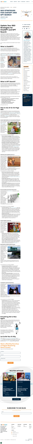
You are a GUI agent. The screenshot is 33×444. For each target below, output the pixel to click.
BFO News (30, 426)
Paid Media (12, 426)
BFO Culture (25, 78)
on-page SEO (6, 115)
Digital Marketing (26, 68)
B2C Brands (25, 72)
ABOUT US (19, 1)
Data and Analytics (27, 70)
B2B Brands (25, 75)
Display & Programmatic (26, 80)
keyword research (16, 146)
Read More (9, 394)
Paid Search (25, 71)
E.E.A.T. (7, 167)
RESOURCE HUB (23, 1)
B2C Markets (19, 426)
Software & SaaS (26, 88)
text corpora (10, 73)
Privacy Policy (1, 439)
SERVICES (11, 1)
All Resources (25, 426)
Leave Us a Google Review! (7, 439)
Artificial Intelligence (4, 7)
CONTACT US (27, 1)
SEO (11, 7)
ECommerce (25, 77)
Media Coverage (26, 90)
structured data (14, 207)
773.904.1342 (14, 431)
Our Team (30, 427)
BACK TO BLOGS (27, 24)
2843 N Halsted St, (15, 434)
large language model (12, 54)
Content (12, 427)
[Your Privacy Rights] (1, 443)
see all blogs (16, 399)
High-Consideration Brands (27, 85)
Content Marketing (27, 76)
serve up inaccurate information (14, 176)
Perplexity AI (4, 54)
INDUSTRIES (15, 1)
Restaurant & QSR (26, 87)
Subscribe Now (27, 104)
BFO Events (25, 89)
